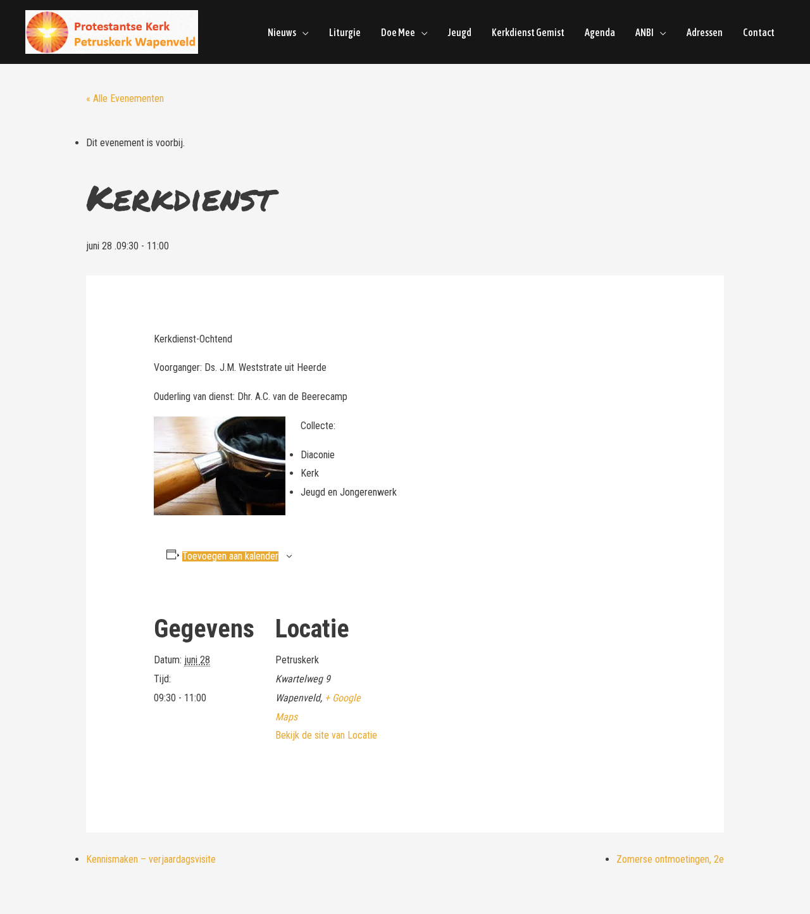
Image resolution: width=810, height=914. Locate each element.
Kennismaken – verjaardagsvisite (151, 859)
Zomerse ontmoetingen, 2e (670, 859)
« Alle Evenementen (125, 98)
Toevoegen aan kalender (230, 556)
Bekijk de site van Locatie (326, 735)
